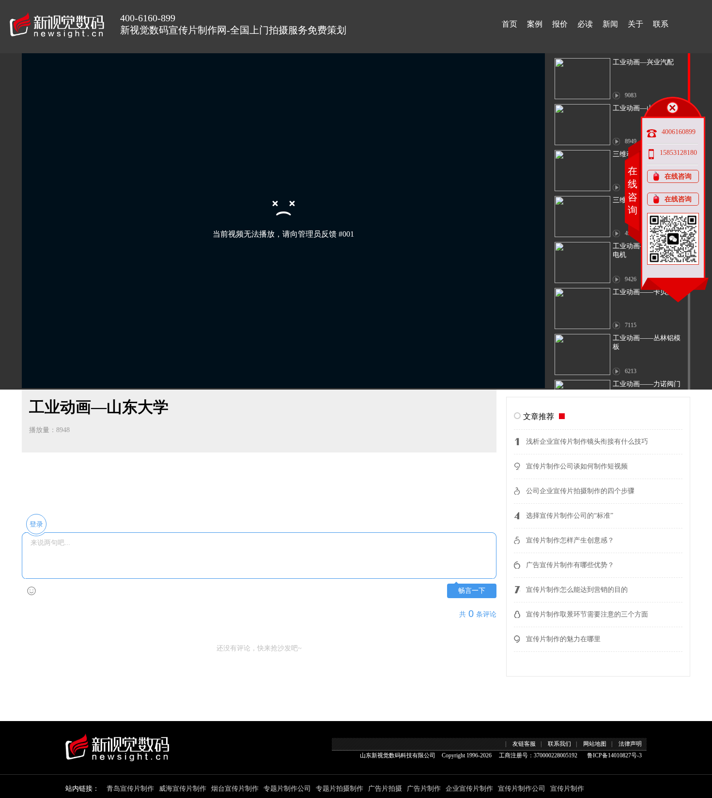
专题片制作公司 (287, 788)
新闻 (610, 24)
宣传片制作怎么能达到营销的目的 (577, 589)
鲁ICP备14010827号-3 (614, 755)
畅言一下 (471, 590)
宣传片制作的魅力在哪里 (563, 639)
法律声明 (630, 743)
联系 (660, 24)
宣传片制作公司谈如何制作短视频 (577, 466)
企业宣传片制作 (469, 788)
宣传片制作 (567, 788)
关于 (635, 24)
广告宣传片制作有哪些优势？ (570, 565)
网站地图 (594, 743)
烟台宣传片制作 (235, 788)
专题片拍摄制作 (339, 788)
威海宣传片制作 (182, 788)
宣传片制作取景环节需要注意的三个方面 (587, 614)
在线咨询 (678, 176)
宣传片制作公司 (521, 788)
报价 (560, 24)
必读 (585, 24)
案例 (534, 24)
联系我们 (559, 743)
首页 (509, 24)
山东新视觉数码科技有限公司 (397, 755)
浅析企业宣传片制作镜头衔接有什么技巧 (587, 441)
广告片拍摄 (385, 788)
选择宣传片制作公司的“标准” (569, 515)
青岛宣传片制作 (130, 788)
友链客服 (524, 743)
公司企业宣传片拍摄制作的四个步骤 (580, 491)
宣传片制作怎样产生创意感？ (570, 540)
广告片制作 (424, 788)
